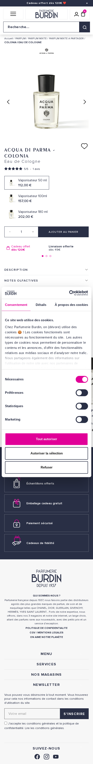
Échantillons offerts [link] (40, 483)
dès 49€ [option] (61, 248)
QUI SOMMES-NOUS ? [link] (46, 595)
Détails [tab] (41, 305)
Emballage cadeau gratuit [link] (44, 503)
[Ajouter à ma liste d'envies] (84, 146)
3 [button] (50, 256)
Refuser (47, 467)
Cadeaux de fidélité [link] (40, 543)
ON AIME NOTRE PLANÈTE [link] (46, 637)
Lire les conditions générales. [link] (44, 728)
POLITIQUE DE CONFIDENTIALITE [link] (46, 628)
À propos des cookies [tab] (71, 305)
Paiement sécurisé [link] (39, 523)
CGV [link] (32, 632)
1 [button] (42, 256)
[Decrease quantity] (9, 231)
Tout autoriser (46, 439)
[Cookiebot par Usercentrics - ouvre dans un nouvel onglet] (69, 293)
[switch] (82, 392)
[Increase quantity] (32, 231)
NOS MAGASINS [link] (46, 674)
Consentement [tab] (16, 305)
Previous (8, 102)
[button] (13, 14)
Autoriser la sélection (46, 453)
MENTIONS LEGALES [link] (50, 632)
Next (85, 102)
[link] (37, 756)
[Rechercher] (84, 27)
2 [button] (46, 256)
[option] (25, 248)
